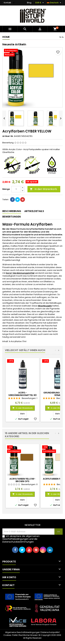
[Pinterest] (22, 199)
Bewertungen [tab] (11, 216)
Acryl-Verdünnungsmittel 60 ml (22, 395)
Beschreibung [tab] (11, 211)
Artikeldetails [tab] (34, 211)
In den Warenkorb (43, 189)
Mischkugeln (45, 305)
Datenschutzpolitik (50, 632)
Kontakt (7, 2)
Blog (29, 2)
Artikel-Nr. (8, 136)
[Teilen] (12, 199)
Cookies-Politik (10, 635)
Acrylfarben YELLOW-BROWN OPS (22, 480)
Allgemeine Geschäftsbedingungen (22, 632)
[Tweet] (17, 199)
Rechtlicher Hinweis (28, 635)
